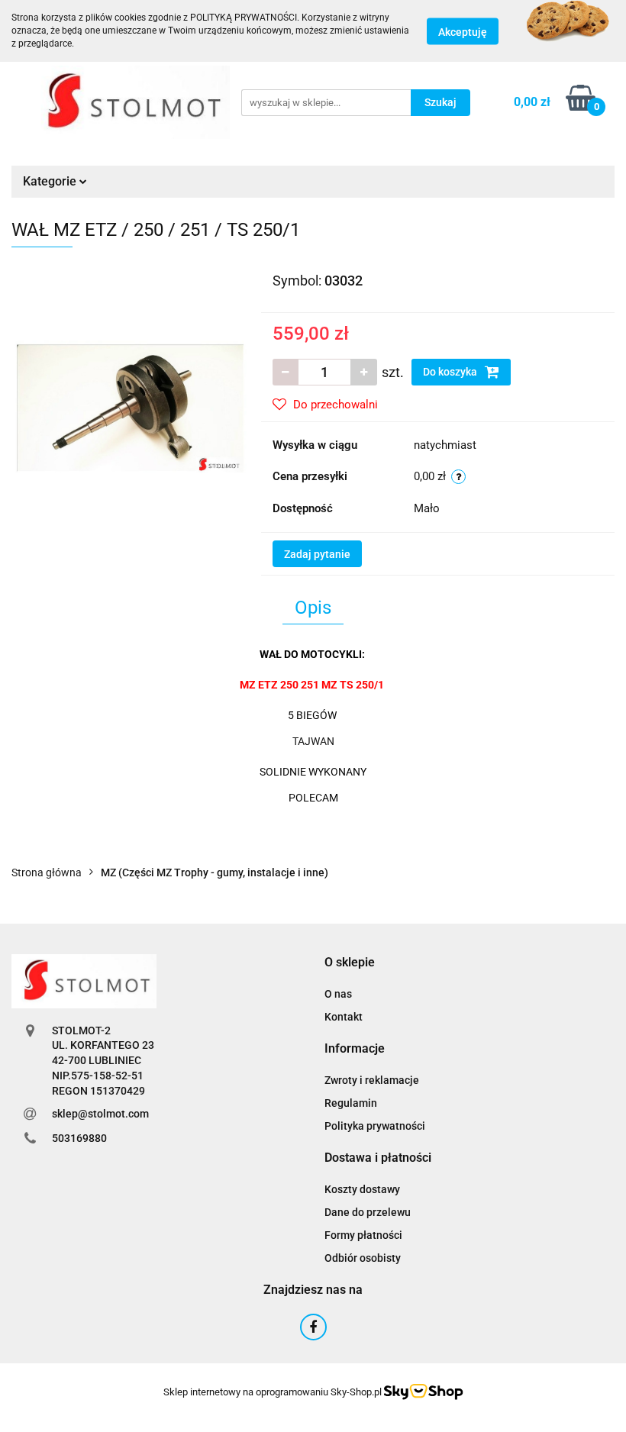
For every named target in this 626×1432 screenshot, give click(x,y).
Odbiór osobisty (362, 1258)
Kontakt (343, 1017)
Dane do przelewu (367, 1212)
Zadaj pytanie (317, 554)
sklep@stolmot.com (100, 1114)
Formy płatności (363, 1235)
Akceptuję (462, 31)
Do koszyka (451, 372)
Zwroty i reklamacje (371, 1080)
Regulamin (350, 1103)
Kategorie (51, 181)
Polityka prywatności (374, 1126)
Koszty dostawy (362, 1189)
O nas (338, 994)
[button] (349, 963)
